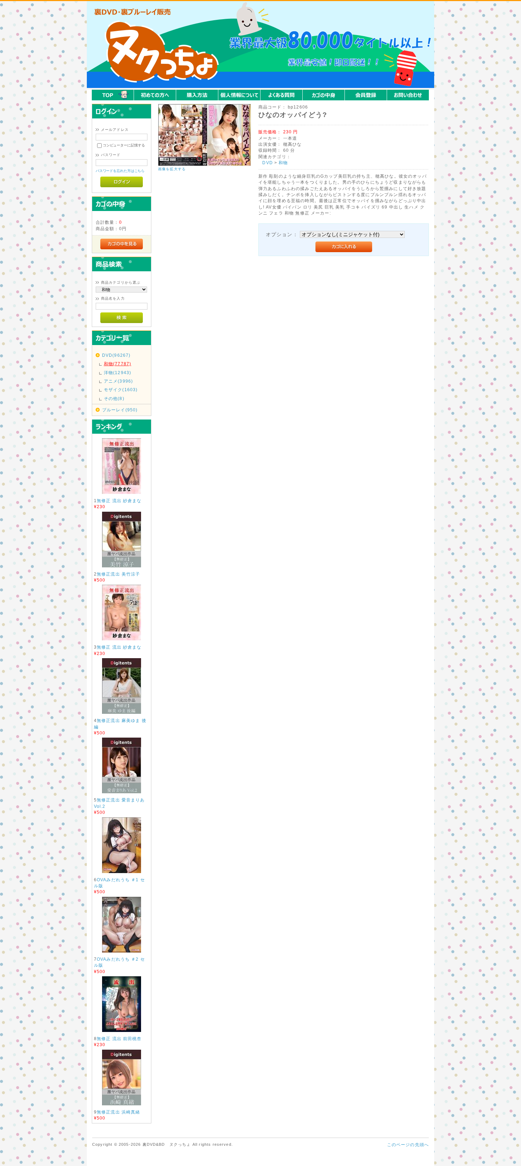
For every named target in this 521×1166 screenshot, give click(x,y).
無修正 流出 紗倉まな (119, 500)
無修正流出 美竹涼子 (118, 574)
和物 (283, 162)
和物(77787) (117, 363)
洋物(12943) (117, 372)
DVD (267, 162)
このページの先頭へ (408, 1144)
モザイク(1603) (121, 389)
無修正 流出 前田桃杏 (119, 1038)
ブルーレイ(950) (120, 409)
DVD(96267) (116, 355)
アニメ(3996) (118, 381)
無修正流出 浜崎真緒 (118, 1112)
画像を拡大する (172, 169)
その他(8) (114, 398)
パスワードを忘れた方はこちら (120, 171)
